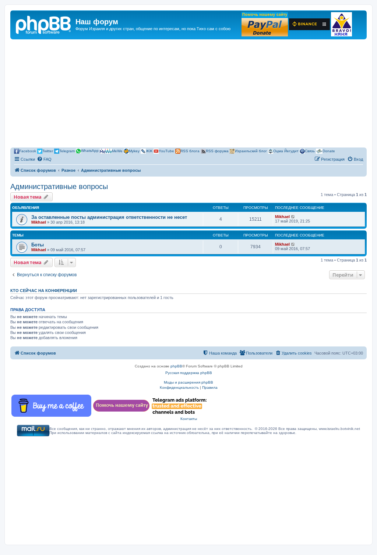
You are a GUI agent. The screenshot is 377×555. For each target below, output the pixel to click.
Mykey (134, 151)
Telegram (67, 151)
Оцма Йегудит (286, 151)
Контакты (188, 419)
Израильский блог (251, 151)
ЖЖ (149, 151)
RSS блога (190, 151)
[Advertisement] (188, 94)
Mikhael (38, 222)
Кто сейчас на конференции (43, 290)
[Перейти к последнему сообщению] (293, 216)
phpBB (176, 366)
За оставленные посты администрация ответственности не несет (109, 217)
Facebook (27, 151)
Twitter (47, 151)
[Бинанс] (309, 24)
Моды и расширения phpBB (188, 382)
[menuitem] (44, 159)
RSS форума (217, 151)
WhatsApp (90, 151)
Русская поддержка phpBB (188, 373)
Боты (37, 245)
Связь (310, 151)
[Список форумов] (43, 24)
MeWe (117, 151)
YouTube (166, 151)
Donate (329, 151)
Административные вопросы (59, 186)
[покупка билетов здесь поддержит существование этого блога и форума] (341, 24)
